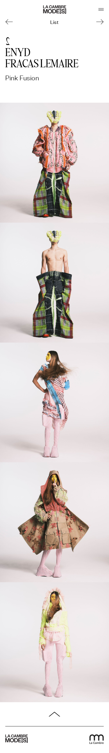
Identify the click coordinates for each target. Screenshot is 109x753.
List (54, 22)
